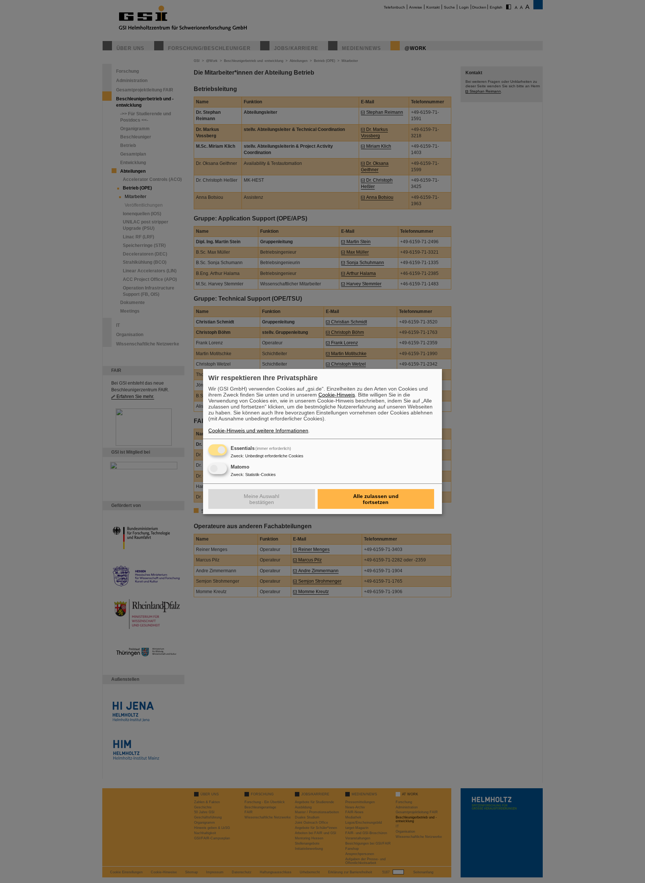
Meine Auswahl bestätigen (261, 499)
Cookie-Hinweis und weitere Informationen (258, 430)
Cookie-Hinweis (336, 395)
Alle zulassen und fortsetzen (376, 499)
